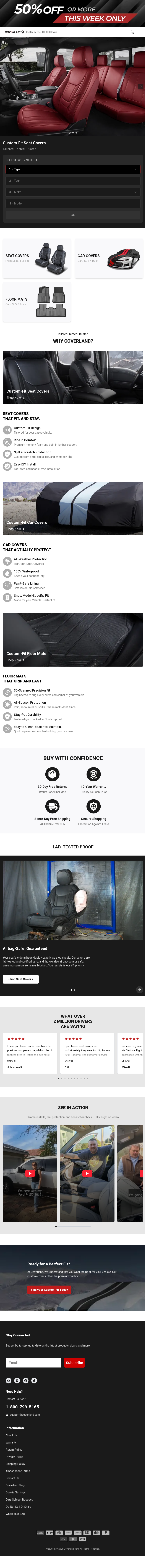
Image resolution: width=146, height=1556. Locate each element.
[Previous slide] (5, 87)
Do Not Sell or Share (18, 1506)
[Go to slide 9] (84, 1078)
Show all (11, 1060)
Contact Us (12, 1478)
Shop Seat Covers (21, 979)
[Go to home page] (14, 32)
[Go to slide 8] (81, 1078)
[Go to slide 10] (87, 1078)
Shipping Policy (15, 1464)
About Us (11, 1435)
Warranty (11, 1442)
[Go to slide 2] (73, 133)
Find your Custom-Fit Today (49, 1289)
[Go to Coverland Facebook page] (25, 1380)
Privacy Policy (15, 1456)
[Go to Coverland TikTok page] (34, 1380)
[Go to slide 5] (71, 1078)
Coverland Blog (15, 1485)
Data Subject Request (19, 1499)
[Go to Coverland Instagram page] (17, 1380)
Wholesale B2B (15, 1514)
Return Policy (14, 1449)
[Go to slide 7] (78, 1078)
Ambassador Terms (18, 1471)
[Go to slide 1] (70, 133)
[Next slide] (141, 87)
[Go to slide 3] (76, 133)
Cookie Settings (16, 1492)
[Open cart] (134, 32)
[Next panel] (139, 989)
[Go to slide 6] (74, 1078)
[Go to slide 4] (68, 1078)
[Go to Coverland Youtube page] (8, 1380)
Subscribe (74, 1363)
